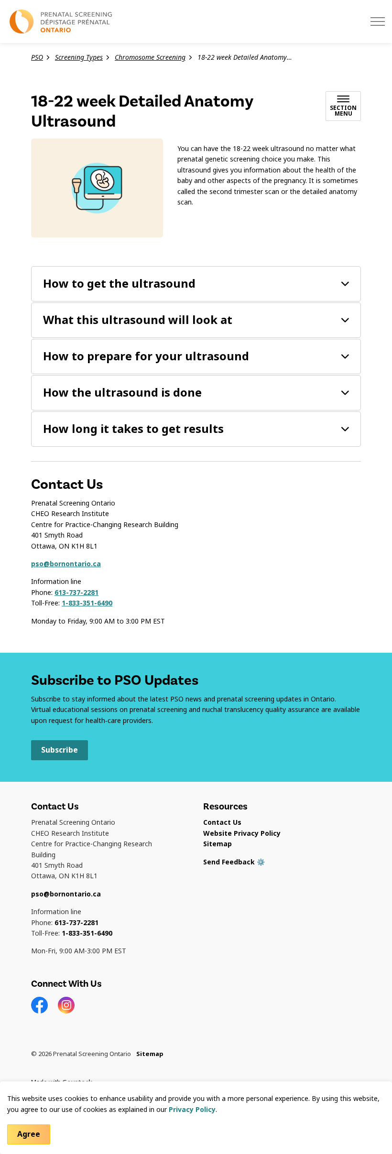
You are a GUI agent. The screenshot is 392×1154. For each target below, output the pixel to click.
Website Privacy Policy (242, 833)
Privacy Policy (192, 1109)
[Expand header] (377, 21)
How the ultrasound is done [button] (122, 392)
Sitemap (217, 844)
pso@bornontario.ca (66, 564)
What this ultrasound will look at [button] (137, 320)
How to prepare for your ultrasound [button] (146, 356)
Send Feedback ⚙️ (234, 862)
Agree (28, 1134)
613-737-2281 (76, 592)
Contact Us (222, 822)
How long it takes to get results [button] (133, 429)
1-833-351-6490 (87, 603)
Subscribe (59, 749)
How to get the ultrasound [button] (119, 283)
